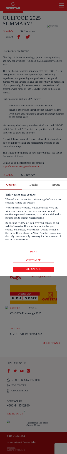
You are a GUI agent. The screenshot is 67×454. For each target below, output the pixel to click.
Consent (11, 184)
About (56, 184)
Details (33, 184)
